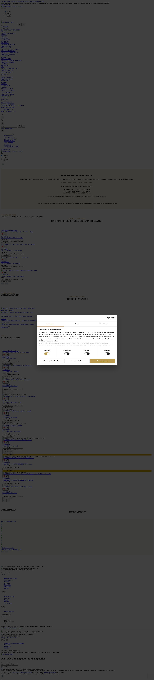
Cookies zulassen (102, 361)
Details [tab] (77, 324)
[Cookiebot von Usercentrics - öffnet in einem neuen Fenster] (107, 318)
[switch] (67, 353)
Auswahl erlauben (77, 361)
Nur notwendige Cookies (51, 361)
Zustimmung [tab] (50, 324)
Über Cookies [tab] (103, 324)
